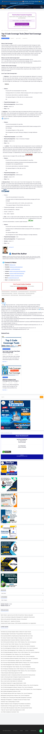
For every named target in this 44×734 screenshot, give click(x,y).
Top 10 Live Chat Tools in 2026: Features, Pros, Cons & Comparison (15, 644)
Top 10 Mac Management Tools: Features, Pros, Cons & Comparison (15, 664)
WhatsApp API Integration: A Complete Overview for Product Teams (15, 699)
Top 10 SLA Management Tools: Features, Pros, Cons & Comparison (15, 654)
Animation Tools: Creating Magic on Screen (10, 701)
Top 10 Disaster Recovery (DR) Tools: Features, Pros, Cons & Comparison (16, 693)
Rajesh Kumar (5, 354)
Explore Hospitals (22, 288)
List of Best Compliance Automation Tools (10, 711)
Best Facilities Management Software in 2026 (10, 691)
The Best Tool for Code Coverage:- (7, 293)
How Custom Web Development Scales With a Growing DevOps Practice (16, 707)
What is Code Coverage (14, 295)
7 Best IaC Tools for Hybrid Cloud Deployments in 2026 (13, 709)
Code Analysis (5, 377)
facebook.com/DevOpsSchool (16, 267)
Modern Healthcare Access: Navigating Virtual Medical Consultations (16, 703)
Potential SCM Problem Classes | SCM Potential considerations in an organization (18, 623)
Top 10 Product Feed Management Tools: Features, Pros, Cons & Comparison (17, 650)
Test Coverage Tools (7, 30)
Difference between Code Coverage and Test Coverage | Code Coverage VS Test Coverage (10, 381)
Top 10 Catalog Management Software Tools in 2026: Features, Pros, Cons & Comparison (20, 652)
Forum (21, 730)
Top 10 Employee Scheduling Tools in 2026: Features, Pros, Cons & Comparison (18, 668)
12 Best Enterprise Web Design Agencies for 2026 (11, 672)
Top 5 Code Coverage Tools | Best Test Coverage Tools (11, 352)
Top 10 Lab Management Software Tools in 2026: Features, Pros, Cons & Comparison (19, 648)
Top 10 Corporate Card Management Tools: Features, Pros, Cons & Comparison (18, 646)
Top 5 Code (15, 293)
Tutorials (15, 730)
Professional (33, 730)
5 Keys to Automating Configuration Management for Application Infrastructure (18, 617)
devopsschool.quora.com (13, 277)
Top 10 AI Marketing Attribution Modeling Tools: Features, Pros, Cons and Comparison (19, 658)
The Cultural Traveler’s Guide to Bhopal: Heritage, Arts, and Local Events (16, 637)
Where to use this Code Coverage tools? (25, 295)
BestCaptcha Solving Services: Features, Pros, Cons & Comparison (15, 695)
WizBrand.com (12, 264)
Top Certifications (7, 730)
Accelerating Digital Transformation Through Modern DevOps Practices (16, 633)
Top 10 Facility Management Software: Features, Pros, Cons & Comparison (17, 687)
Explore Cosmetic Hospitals (22, 24)
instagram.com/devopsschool (16, 275)
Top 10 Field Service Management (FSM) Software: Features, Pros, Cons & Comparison (19, 685)
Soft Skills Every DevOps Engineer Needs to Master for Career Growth (16, 631)
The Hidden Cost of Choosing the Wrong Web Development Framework (16, 697)
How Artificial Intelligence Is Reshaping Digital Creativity (13, 679)
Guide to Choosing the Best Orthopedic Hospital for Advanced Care (15, 677)
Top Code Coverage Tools (6, 295)
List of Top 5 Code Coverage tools (23, 291)
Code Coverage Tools (14, 291)
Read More (5, 361)
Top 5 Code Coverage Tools (30, 293)
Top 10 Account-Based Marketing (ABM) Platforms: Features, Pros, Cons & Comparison (19, 662)
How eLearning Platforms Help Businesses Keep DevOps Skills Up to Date (17, 635)
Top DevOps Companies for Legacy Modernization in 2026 (13, 683)
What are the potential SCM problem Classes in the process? (14, 619)
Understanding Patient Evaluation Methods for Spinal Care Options (15, 640)
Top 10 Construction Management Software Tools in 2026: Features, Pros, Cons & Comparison (21, 689)
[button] (40, 731)
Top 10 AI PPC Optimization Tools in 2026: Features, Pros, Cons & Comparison (18, 656)
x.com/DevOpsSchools (15, 269)
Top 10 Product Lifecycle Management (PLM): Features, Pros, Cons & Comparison (18, 670)
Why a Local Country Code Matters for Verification (11, 681)
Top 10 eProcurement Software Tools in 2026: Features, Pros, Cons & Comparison (18, 642)
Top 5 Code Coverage (21, 293)
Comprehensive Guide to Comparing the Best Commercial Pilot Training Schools (18, 674)
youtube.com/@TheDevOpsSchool (16, 273)
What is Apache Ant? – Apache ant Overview (10, 621)
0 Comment (16, 354)
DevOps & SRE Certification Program (13, 1)
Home (2, 30)
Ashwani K (12, 38)
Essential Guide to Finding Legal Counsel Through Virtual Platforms (15, 705)
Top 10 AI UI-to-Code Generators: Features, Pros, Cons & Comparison (16, 660)
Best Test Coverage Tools (5, 291)
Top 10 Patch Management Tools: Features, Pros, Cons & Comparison (16, 666)
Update (26, 730)
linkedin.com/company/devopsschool (17, 271)
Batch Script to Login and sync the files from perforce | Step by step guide (17, 615)
